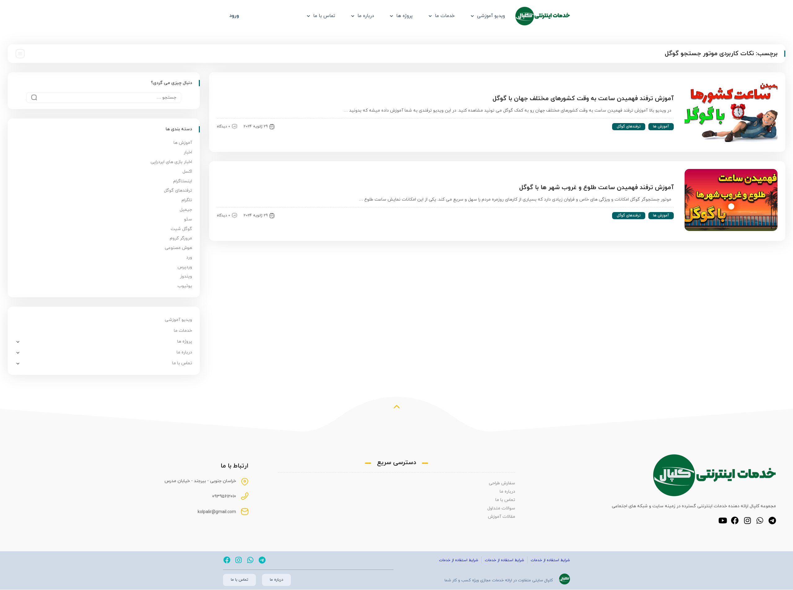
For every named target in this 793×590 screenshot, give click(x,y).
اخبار (188, 152)
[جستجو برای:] (103, 97)
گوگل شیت (181, 229)
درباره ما (365, 16)
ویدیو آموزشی (491, 16)
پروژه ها (404, 16)
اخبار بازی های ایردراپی (171, 162)
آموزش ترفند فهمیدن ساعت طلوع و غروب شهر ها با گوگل (596, 187)
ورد (189, 257)
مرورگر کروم (181, 238)
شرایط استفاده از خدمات (550, 560)
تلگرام (187, 200)
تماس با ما (324, 16)
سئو (188, 219)
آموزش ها (661, 126)
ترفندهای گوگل (629, 126)
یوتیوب (184, 286)
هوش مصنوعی (178, 248)
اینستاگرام (182, 181)
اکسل (187, 172)
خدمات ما (445, 16)
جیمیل (186, 210)
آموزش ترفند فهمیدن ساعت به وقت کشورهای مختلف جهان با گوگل (583, 98)
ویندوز (186, 276)
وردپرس (184, 267)
